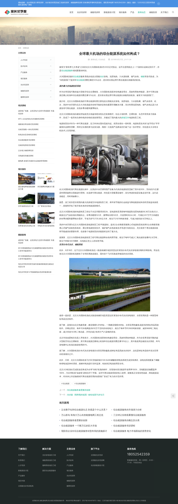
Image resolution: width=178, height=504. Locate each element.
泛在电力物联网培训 (25, 150)
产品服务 (24, 72)
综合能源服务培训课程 (124, 426)
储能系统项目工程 (49, 460)
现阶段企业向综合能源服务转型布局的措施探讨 (84, 431)
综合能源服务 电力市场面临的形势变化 (132, 431)
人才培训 (24, 60)
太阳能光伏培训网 (97, 460)
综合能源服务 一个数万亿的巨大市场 (79, 426)
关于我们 (164, 12)
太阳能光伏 (35, 500)
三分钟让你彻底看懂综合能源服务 (129, 415)
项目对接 (21, 481)
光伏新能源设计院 (97, 465)
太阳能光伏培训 (97, 455)
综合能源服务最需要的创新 (78, 390)
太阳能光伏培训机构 (25, 486)
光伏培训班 (82, 12)
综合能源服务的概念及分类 (126, 420)
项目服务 (123, 12)
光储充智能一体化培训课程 (28, 129)
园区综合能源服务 (49, 470)
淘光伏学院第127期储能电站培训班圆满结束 (34, 272)
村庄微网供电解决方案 (46, 187)
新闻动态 (142, 12)
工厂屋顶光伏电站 (44, 206)
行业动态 (101, 59)
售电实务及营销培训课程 (27, 135)
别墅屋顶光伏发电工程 (26, 226)
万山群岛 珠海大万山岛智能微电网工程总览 (82, 415)
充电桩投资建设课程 (25, 156)
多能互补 (125, 117)
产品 (132, 12)
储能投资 (153, 12)
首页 (71, 12)
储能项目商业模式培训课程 (28, 124)
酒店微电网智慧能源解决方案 (26, 188)
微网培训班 (25, 97)
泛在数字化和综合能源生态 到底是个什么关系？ (84, 410)
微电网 (45, 500)
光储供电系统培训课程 (26, 145)
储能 (143, 76)
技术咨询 (24, 66)
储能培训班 (95, 12)
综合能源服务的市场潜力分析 (127, 410)
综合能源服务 (67, 70)
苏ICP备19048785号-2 (89, 500)
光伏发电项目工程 (49, 455)
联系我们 (21, 460)
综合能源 (77, 76)
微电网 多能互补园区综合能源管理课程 (32, 161)
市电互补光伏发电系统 (46, 226)
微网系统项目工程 (49, 465)
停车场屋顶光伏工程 (25, 206)
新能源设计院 (109, 12)
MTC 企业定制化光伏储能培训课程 (31, 119)
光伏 (102, 76)
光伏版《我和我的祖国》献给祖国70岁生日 (85, 394)
